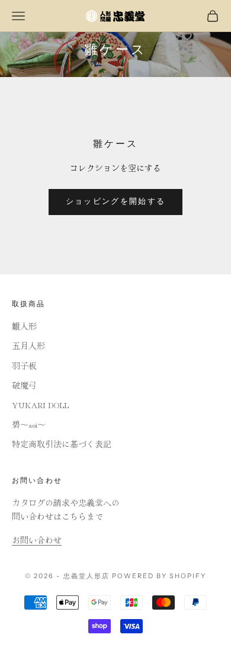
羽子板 (24, 365)
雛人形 (24, 326)
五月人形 (28, 345)
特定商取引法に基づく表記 (61, 444)
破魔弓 (24, 385)
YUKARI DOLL (40, 405)
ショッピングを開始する (116, 201)
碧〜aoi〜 (29, 424)
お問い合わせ (37, 540)
